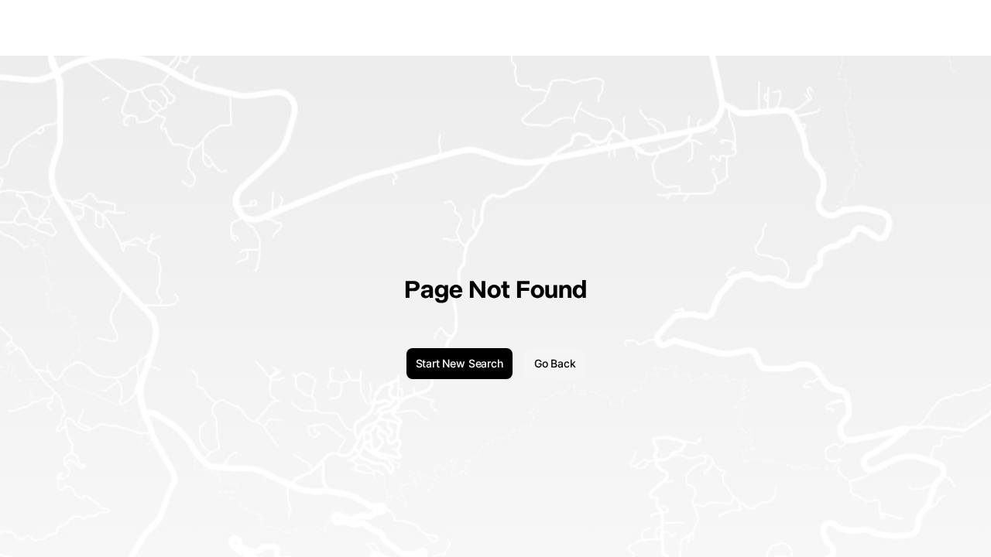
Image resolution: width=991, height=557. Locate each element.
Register (955, 27)
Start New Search (459, 363)
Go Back (555, 363)
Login (910, 27)
